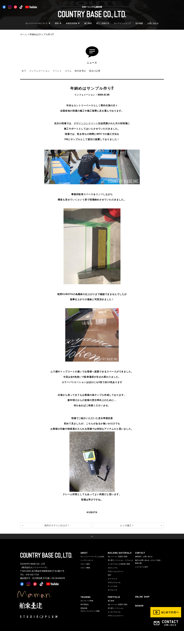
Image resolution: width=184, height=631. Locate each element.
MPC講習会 (84, 604)
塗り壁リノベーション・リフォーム (120, 560)
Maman (139, 605)
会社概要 (139, 23)
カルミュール (112, 568)
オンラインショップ (122, 23)
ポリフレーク (112, 590)
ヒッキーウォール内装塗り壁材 (119, 564)
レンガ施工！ (127, 525)
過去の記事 (94, 71)
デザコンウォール (114, 582)
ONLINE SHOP (142, 597)
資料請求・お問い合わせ (144, 556)
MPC (109, 575)
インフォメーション (39, 71)
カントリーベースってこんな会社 (92, 556)
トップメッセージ (86, 560)
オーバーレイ (112, 579)
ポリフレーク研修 (86, 601)
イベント (57, 71)
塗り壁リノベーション (116, 608)
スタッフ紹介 (85, 564)
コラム (68, 71)
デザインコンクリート (116, 571)
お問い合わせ (153, 23)
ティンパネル (112, 586)
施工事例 (88, 23)
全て (24, 71)
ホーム (23, 34)
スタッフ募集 (85, 568)
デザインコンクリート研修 (88, 123)
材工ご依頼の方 (102, 23)
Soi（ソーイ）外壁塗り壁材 (117, 556)
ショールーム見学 (141, 567)
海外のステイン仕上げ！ (57, 525)
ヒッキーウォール (114, 612)
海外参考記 (80, 71)
